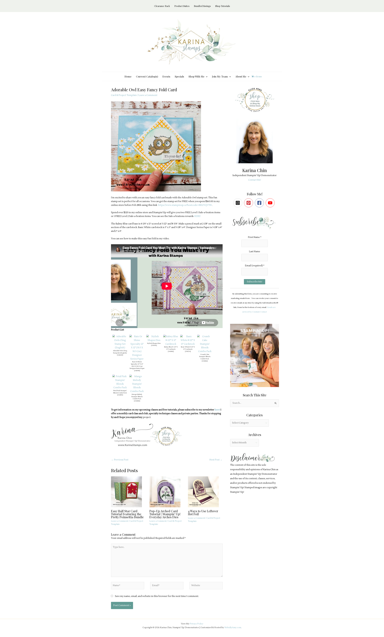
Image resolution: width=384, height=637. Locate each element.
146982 (170, 351)
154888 (137, 401)
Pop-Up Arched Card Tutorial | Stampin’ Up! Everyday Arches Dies (164, 514)
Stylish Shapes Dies (154, 343)
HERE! (197, 216)
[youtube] (271, 202)
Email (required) (254, 265)
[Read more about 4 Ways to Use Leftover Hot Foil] (205, 491)
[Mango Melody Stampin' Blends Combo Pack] (136, 384)
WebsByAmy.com (232, 627)
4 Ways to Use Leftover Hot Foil (203, 512)
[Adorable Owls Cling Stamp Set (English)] (120, 342)
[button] (205, 76)
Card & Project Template (124, 95)
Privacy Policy (196, 623)
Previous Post (119, 459)
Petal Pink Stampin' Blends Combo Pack (120, 392)
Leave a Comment (147, 95)
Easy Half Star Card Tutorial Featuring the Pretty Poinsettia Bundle (127, 514)
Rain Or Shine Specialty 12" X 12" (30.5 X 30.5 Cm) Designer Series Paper (137, 365)
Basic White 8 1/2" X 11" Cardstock (188, 348)
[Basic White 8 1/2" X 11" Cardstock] (187, 340)
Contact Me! (254, 180)
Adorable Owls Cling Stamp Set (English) (120, 352)
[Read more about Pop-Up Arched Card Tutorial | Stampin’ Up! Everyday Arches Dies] (166, 491)
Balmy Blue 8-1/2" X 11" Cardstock (171, 348)
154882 (204, 361)
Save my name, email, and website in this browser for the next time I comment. (157, 596)
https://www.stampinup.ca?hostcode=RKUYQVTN (185, 205)
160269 (120, 355)
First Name (254, 237)
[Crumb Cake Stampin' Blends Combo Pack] (204, 344)
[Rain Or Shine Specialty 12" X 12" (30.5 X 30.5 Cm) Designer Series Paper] (136, 347)
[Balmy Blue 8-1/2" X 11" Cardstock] (170, 340)
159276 (188, 351)
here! (217, 409)
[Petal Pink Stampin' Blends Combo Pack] (120, 382)
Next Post (215, 459)
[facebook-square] (260, 202)
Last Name (254, 251)
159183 (154, 345)
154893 (120, 395)
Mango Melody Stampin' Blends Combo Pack (137, 396)
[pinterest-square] (249, 202)
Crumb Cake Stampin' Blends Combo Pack (204, 356)
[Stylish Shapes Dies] (153, 338)
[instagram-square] (238, 202)
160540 (137, 371)
